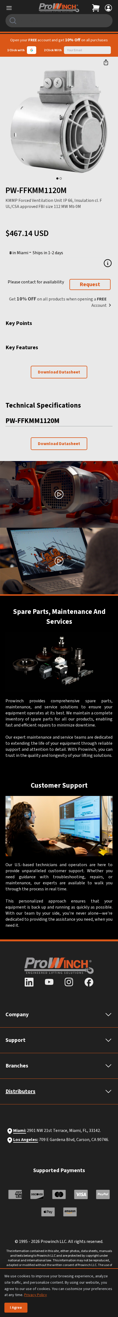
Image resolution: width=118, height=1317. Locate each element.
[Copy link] (106, 62)
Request (90, 284)
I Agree (16, 1307)
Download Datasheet (59, 372)
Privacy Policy (35, 1295)
